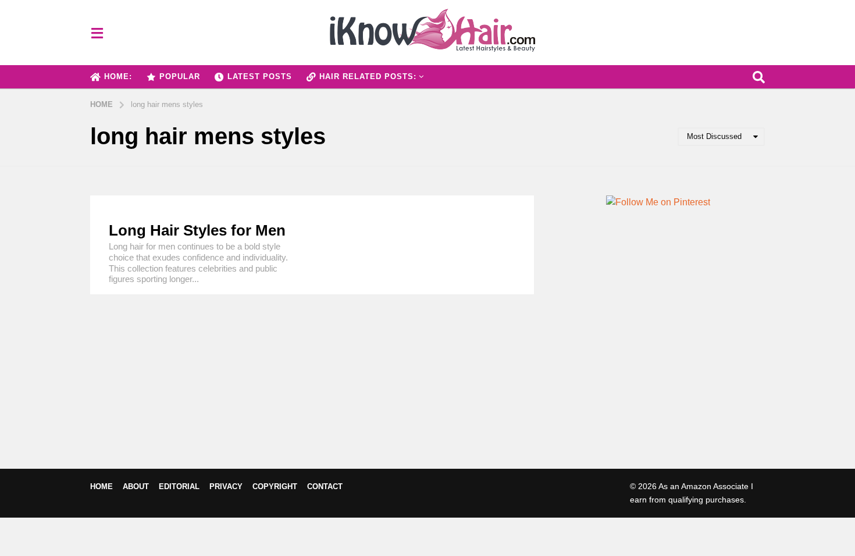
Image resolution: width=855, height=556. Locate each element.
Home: (118, 76)
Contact (325, 486)
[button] (97, 32)
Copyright (274, 486)
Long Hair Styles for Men (197, 230)
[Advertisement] (658, 358)
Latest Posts (259, 76)
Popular (179, 76)
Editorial (179, 486)
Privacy (226, 486)
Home (101, 486)
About (136, 486)
